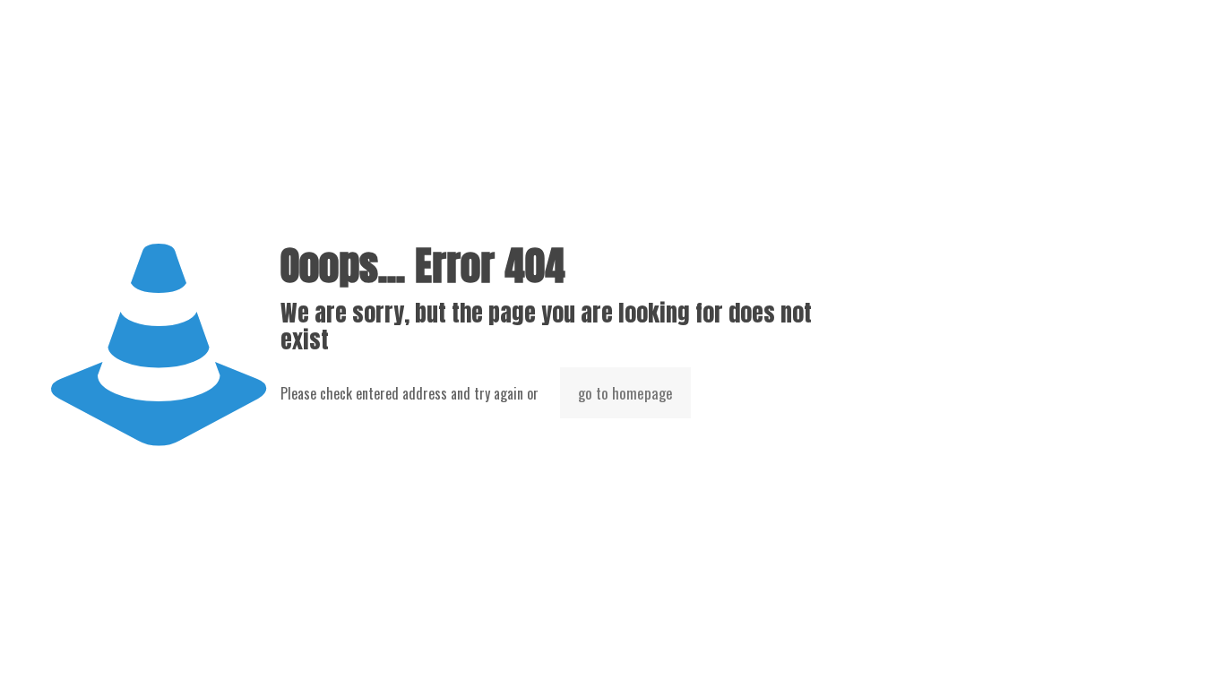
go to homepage (625, 393)
